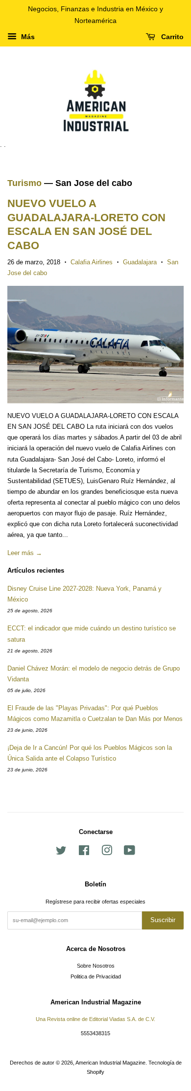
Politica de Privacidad (96, 976)
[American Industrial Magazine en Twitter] (61, 853)
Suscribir (162, 920)
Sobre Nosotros (96, 966)
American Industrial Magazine (110, 1063)
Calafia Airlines (92, 262)
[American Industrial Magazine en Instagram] (106, 853)
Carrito (171, 37)
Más (27, 37)
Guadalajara (140, 262)
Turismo (24, 183)
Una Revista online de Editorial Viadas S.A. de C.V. (95, 1019)
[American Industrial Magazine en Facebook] (84, 853)
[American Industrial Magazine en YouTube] (129, 853)
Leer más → (24, 553)
